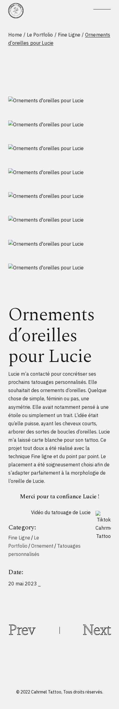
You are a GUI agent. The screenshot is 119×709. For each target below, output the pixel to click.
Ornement (42, 546)
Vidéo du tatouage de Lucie (61, 512)
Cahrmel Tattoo (46, 692)
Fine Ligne (19, 538)
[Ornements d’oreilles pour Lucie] (59, 100)
